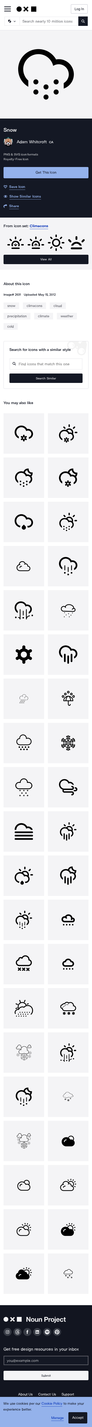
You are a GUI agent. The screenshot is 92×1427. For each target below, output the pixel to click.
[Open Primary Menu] (7, 9)
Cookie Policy (52, 1403)
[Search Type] (11, 21)
